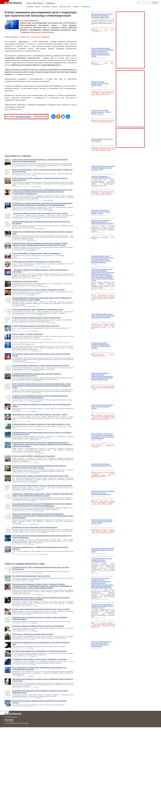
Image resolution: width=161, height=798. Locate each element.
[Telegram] (63, 116)
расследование (26, 28)
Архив (37, 7)
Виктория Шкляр (16, 109)
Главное (30, 7)
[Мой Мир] (68, 116)
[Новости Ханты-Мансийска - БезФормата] (11, 2)
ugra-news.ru (11, 30)
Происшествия (65, 7)
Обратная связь (9, 719)
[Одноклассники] (58, 116)
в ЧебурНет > (86, 7)
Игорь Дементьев (31, 20)
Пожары (75, 7)
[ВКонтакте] (53, 116)
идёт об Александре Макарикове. (38, 37)
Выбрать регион (9, 721)
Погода (54, 7)
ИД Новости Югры (23, 117)
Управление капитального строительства (37, 32)
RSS (27, 723)
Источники (46, 7)
